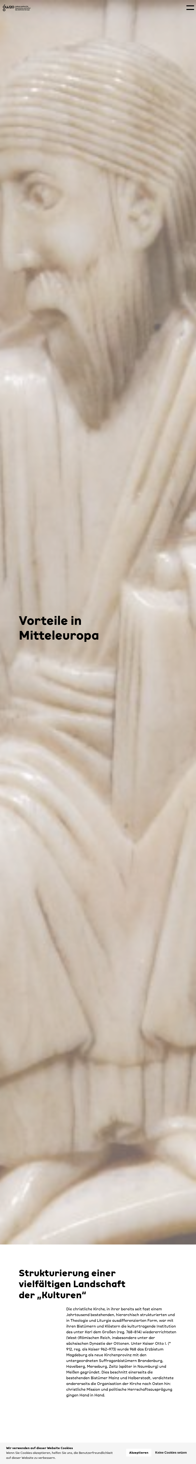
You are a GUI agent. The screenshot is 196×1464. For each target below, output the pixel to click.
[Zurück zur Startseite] (17, 7)
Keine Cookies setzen (171, 1452)
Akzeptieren (138, 1452)
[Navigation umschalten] (190, 7)
